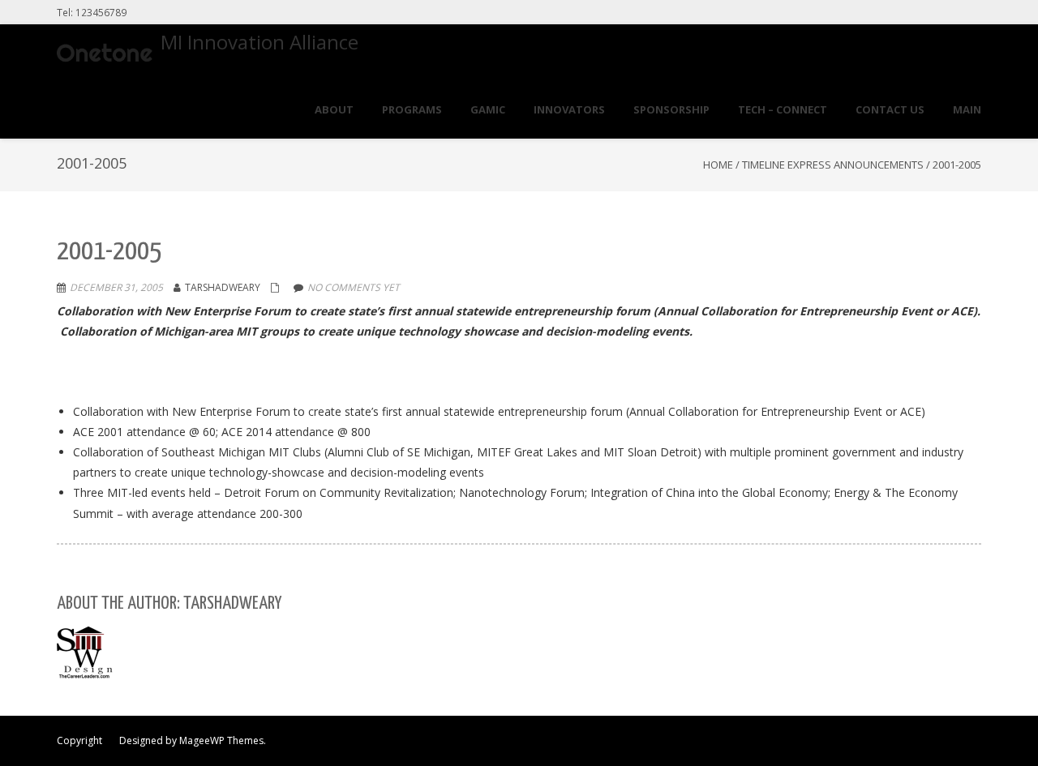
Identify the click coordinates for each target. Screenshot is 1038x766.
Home (718, 164)
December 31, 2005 (116, 287)
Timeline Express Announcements (833, 164)
